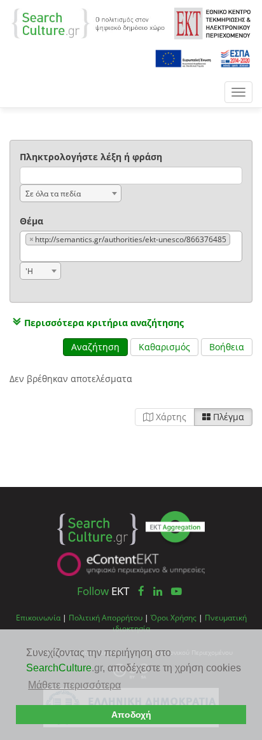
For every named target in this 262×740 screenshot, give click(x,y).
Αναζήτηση (95, 347)
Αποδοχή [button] (131, 714)
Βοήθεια (226, 347)
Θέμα (31, 221)
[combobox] (70, 193)
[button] (97, 323)
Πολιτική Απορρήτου (105, 617)
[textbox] (28, 254)
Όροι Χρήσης (174, 617)
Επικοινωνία (38, 617)
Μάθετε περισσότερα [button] (74, 685)
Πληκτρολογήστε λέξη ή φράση (91, 157)
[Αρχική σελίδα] (88, 23)
